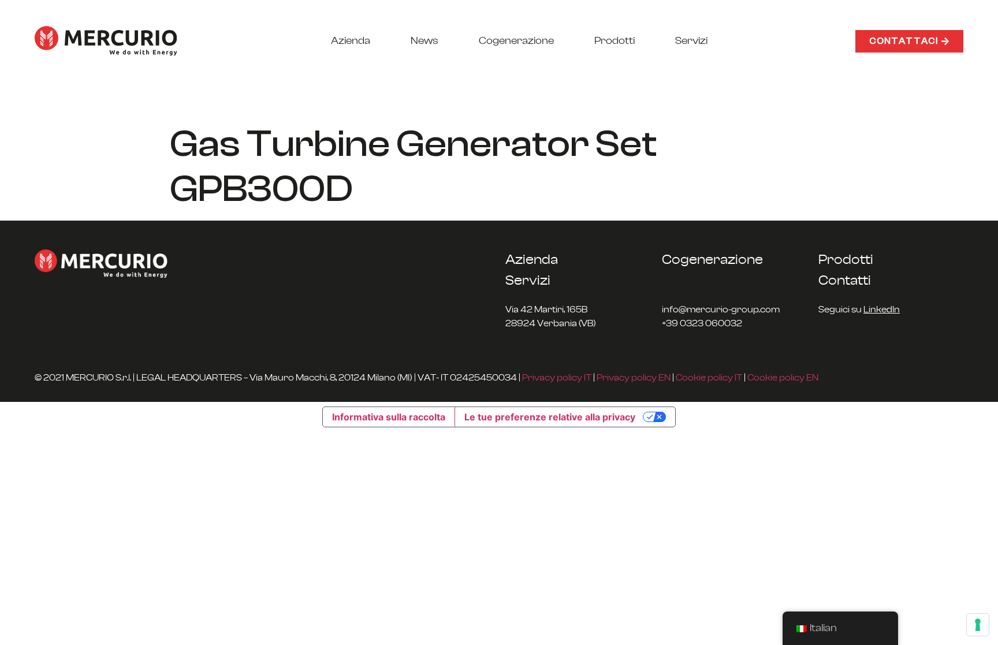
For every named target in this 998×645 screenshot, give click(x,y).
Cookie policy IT (709, 377)
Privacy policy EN (634, 377)
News (424, 41)
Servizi (691, 41)
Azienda (350, 41)
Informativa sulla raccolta (388, 417)
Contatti (844, 281)
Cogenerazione (516, 41)
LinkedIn (881, 309)
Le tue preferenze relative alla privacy (549, 417)
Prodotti (614, 41)
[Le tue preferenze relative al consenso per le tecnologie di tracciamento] (978, 625)
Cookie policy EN (782, 377)
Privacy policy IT (556, 377)
